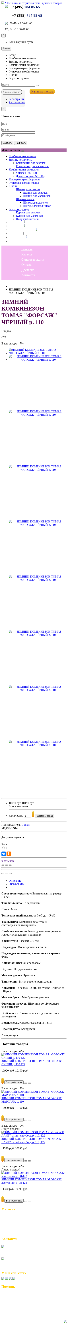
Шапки (13, 186)
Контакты (15, 241)
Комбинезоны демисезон (24, 169)
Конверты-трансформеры (24, 179)
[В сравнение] (10, 865)
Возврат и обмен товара (18, 1294)
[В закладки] (6, 865)
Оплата (14, 233)
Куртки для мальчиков (30, 215)
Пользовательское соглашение (22, 1298)
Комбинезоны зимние (22, 156)
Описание (15, 880)
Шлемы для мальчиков (37, 205)
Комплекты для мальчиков (32, 166)
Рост (4, 844)
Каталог (14, 226)
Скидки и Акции (13, 1224)
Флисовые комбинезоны (24, 182)
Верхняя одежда (19, 209)
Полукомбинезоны (27, 219)
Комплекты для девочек (31, 162)
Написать (21, 142)
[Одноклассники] (9, 854)
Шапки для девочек (35, 192)
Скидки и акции (20, 229)
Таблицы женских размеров (20, 1302)
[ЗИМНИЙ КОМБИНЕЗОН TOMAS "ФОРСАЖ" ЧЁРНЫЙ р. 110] (38, 353)
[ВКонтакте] (3, 854)
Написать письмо (42, 91)
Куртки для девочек (28, 212)
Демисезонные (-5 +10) (30, 176)
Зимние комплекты (20, 159)
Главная (14, 222)
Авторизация (17, 102)
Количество (16, 815)
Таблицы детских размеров (20, 1306)
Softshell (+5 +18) (26, 172)
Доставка (15, 237)
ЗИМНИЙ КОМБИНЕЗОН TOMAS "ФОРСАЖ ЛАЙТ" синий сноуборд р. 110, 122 (31, 1140)
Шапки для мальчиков (37, 195)
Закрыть (7, 142)
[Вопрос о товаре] (2, 865)
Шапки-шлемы (25, 199)
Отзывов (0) (16, 883)
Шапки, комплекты (28, 189)
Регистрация (16, 99)
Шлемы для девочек (35, 202)
